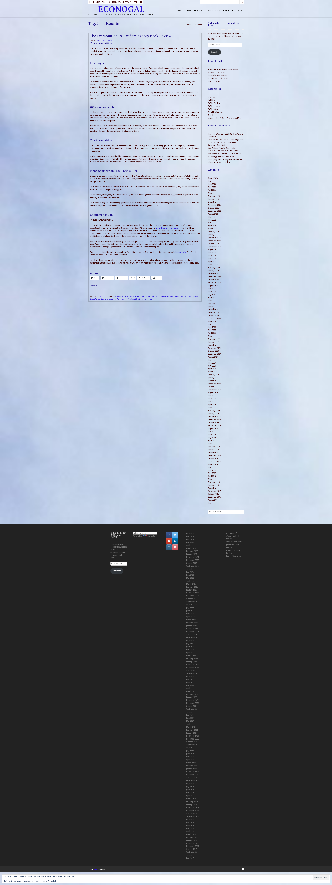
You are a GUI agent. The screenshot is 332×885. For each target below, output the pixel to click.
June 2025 (212, 220)
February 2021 (214, 375)
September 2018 (214, 461)
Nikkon (96, 869)
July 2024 (212, 253)
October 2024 (213, 244)
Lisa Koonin (193, 296)
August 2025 (213, 214)
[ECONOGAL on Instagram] (169, 547)
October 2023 (213, 279)
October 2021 (213, 351)
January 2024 (213, 270)
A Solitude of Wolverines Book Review (223, 69)
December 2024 (214, 238)
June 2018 (212, 470)
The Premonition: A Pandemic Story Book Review (130, 36)
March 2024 (213, 265)
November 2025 (214, 205)
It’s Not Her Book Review (218, 78)
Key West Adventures (229, 151)
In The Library (102, 296)
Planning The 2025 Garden (219, 162)
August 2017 (213, 500)
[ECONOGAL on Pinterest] (175, 547)
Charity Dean (159, 296)
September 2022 (214, 318)
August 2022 (213, 321)
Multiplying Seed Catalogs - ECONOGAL (224, 159)
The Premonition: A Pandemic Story (126, 299)
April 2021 (212, 369)
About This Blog (103, 2)
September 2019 (214, 425)
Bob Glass (125, 296)
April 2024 (212, 262)
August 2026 (213, 178)
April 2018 (212, 476)
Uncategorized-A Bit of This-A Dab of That (225, 118)
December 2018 (214, 452)
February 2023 (214, 303)
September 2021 (214, 354)
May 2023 (212, 294)
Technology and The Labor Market (222, 156)
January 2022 (213, 342)
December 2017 (214, 488)
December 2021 (214, 345)
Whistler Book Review (216, 72)
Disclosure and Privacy (121, 2)
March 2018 (213, 479)
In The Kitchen (214, 106)
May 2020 (212, 402)
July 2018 (212, 467)
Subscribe (214, 52)
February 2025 (214, 232)
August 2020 (213, 393)
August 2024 (213, 250)
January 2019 (213, 449)
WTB (135, 2)
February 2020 (214, 411)
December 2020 (214, 381)
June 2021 (212, 363)
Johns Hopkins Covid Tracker (166, 228)
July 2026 (212, 181)
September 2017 (214, 497)
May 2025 (212, 223)
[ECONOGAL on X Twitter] (175, 535)
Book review (134, 296)
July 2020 (212, 396)
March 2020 (213, 408)
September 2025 (214, 211)
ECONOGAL (121, 9)
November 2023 (214, 276)
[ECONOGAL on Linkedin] (175, 541)
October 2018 (213, 458)
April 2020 (212, 405)
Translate (151, 536)
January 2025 (213, 235)
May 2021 (212, 366)
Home (91, 2)
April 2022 (212, 333)
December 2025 (214, 202)
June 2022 (212, 327)
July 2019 (212, 431)
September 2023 (214, 282)
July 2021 (212, 360)
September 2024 (214, 247)
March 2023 (213, 300)
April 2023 (212, 297)
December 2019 (214, 416)
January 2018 (213, 485)
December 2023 (214, 273)
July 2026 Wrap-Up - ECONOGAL (221, 134)
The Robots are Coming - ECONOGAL (223, 154)
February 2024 (214, 267)
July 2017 (212, 503)
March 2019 (213, 443)
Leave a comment (145, 299)
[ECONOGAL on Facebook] (169, 535)
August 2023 (213, 285)
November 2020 (214, 384)
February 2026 (214, 196)
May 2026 (212, 187)
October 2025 (213, 208)
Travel (210, 115)
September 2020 (214, 390)
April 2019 (212, 440)
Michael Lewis (95, 299)
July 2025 (212, 217)
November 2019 (214, 419)
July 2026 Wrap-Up (215, 81)
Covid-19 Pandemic (172, 296)
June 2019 (212, 434)
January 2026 (213, 199)
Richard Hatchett (107, 299)
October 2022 (213, 315)
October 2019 (213, 422)
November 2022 (214, 312)
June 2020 (212, 399)
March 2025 (213, 229)
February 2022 (214, 339)
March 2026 (213, 193)
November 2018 (214, 455)
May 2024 (212, 259)
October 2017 (213, 494)
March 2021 (213, 372)
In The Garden (214, 103)
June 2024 (212, 256)
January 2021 (213, 378)
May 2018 (212, 473)
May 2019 (212, 437)
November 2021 (214, 348)
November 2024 (214, 241)
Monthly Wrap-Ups (215, 112)
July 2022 (212, 324)
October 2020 (213, 387)
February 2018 (214, 482)
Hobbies (211, 100)
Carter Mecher (145, 296)
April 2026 (212, 190)
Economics (212, 97)
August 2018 (213, 464)
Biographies (116, 296)
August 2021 (213, 357)
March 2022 (213, 336)
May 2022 (212, 330)
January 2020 (180, 252)
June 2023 (212, 291)
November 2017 (214, 491)
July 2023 (212, 288)
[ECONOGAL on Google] (169, 541)
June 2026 (212, 184)
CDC (152, 296)
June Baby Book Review (217, 75)
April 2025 (212, 226)
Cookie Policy (53, 881)
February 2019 (214, 446)
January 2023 (213, 306)
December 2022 (214, 309)
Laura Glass (184, 296)
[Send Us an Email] (141, 2)
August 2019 (213, 428)
